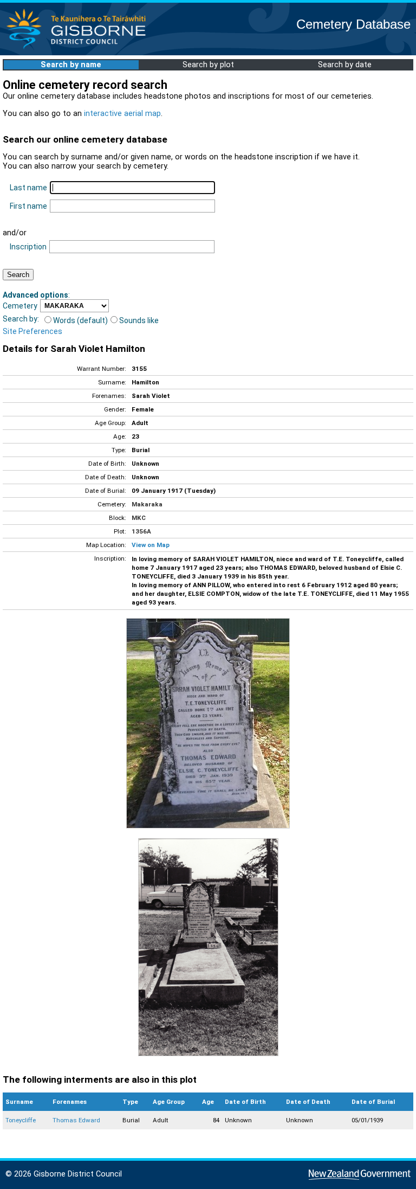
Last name (28, 187)
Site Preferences (32, 331)
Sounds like (139, 320)
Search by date (345, 64)
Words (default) (80, 320)
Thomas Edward (76, 1120)
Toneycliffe (20, 1120)
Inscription (28, 246)
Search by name (71, 64)
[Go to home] (79, 48)
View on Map (151, 545)
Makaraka (147, 504)
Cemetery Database (353, 24)
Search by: (21, 318)
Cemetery (20, 305)
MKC (139, 518)
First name (28, 206)
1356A (141, 531)
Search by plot (208, 64)
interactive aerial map (122, 113)
